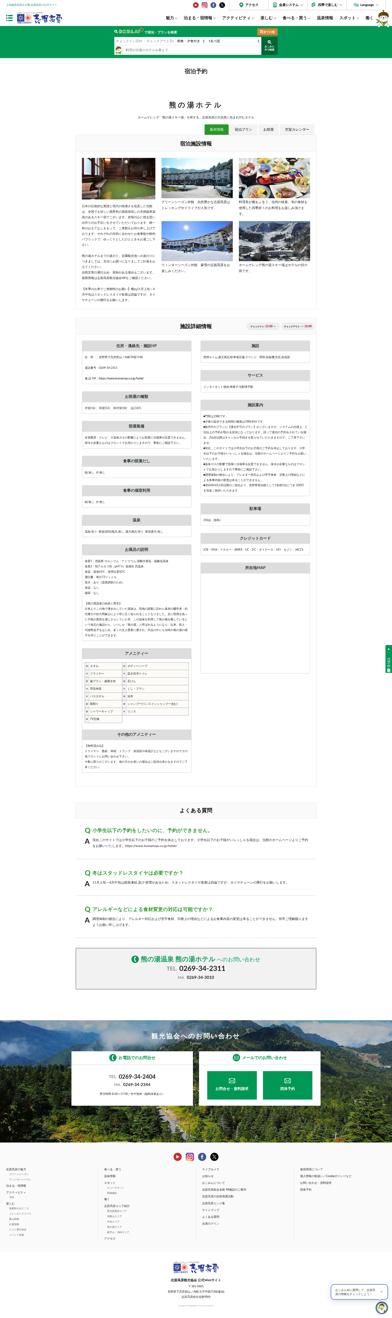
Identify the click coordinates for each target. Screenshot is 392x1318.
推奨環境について (311, 1169)
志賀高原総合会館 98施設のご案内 (224, 1189)
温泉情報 (325, 18)
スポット (347, 18)
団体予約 (287, 1089)
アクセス (251, 5)
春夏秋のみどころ (19, 1208)
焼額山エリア (114, 1216)
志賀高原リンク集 (213, 1203)
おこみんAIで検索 (269, 48)
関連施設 (112, 1193)
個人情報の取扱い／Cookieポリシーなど (326, 1176)
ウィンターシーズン (20, 1179)
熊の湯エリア (114, 1227)
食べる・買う (295, 18)
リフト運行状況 (17, 1229)
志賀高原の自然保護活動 (218, 1196)
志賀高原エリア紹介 (117, 1206)
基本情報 (217, 129)
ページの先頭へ (388, 662)
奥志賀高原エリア (117, 1211)
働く (369, 18)
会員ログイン (210, 1223)
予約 (11, 1197)
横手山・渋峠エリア (118, 1232)
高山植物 (14, 1219)
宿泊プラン (243, 129)
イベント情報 (16, 1235)
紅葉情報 (14, 1224)
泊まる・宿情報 (198, 18)
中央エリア (113, 1221)
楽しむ (267, 18)
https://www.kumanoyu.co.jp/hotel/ (121, 378)
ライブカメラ (210, 1169)
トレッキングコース (20, 1213)
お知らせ (208, 1176)
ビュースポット (115, 1187)
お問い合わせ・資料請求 (316, 1183)
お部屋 (268, 129)
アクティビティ (236, 18)
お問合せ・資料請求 (231, 1089)
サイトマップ (210, 1210)
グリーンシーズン (19, 1174)
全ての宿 (269, 32)
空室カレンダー (297, 129)
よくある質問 (210, 1217)
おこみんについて (213, 1183)
